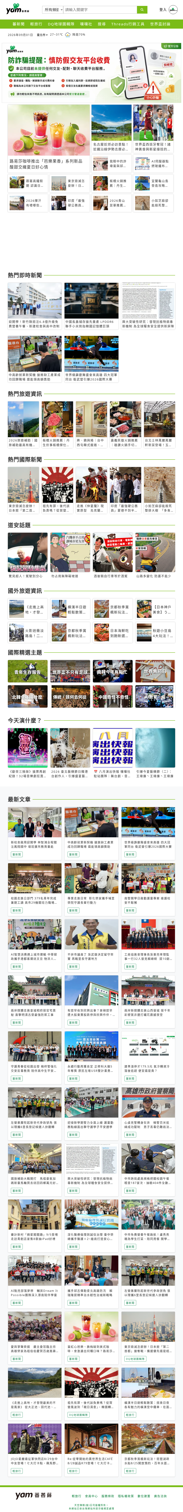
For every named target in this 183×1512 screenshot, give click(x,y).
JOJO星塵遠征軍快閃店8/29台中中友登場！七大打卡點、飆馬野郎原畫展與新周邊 (34, 1463)
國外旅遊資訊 (25, 590)
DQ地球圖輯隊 (61, 23)
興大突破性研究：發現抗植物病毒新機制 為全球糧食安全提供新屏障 (91, 1183)
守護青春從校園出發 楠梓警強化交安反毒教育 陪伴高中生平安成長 (34, 1070)
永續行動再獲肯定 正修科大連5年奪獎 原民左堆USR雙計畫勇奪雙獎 (91, 1070)
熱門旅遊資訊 (25, 393)
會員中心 (91, 1496)
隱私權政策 (126, 1496)
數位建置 (144, 1496)
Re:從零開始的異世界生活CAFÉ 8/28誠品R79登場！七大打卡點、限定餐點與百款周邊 (90, 1463)
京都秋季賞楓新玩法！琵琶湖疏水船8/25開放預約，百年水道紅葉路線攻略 (147, 1463)
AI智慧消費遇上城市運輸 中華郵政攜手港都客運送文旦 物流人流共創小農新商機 (34, 958)
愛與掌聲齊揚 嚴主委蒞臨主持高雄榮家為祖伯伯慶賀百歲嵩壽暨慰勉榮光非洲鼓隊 (33, 1351)
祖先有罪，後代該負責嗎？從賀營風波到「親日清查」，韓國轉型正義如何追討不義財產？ (91, 1407)
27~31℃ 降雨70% (67, 34)
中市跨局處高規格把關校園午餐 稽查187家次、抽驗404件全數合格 (148, 1183)
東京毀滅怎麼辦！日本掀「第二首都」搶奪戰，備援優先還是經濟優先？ (146, 1351)
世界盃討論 (160, 23)
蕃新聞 (19, 23)
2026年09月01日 (20, 35)
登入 (163, 9)
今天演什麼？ (25, 720)
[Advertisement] (91, 242)
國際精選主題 (25, 652)
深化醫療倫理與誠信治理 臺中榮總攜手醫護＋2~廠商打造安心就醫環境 (91, 1239)
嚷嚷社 (86, 23)
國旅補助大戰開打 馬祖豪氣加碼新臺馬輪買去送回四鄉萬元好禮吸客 (33, 1183)
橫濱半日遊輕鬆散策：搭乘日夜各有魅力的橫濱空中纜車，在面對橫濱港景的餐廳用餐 (146, 1407)
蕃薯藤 (17, 9)
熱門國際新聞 (25, 459)
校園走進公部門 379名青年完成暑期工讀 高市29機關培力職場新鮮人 (34, 902)
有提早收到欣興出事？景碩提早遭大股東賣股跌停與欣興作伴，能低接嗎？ (90, 1014)
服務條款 (108, 1496)
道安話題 (19, 525)
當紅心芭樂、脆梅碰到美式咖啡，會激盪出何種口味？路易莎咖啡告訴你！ (90, 1351)
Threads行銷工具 (128, 23)
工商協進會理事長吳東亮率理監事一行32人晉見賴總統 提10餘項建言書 (147, 958)
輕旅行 (36, 23)
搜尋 (102, 23)
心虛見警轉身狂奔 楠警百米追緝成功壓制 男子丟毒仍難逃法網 (146, 1127)
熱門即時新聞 (25, 275)
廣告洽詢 (160, 1496)
